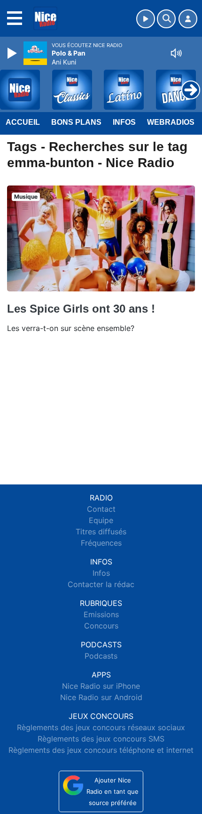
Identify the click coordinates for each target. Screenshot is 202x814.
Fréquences (101, 543)
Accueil (23, 122)
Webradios (170, 122)
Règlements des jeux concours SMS (101, 738)
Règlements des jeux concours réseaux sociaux (101, 727)
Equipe (101, 520)
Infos (124, 122)
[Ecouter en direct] (145, 18)
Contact (101, 509)
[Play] (13, 53)
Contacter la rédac (101, 584)
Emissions (101, 614)
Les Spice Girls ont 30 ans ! (81, 308)
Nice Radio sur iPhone (101, 686)
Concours (101, 625)
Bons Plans (76, 122)
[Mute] (176, 53)
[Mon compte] (188, 18)
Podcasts (101, 656)
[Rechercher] (166, 18)
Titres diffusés (101, 531)
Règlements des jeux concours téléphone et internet (101, 750)
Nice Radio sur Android (101, 697)
